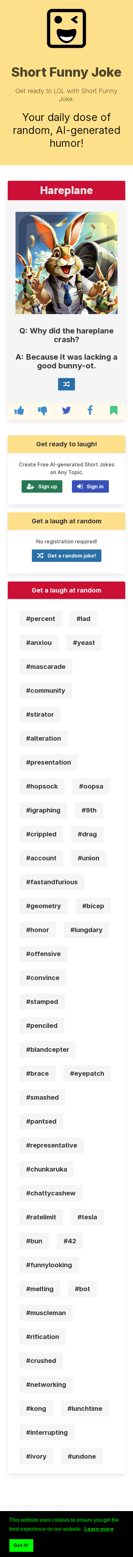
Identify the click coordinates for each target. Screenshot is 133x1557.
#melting (40, 1289)
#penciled (41, 1025)
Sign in (95, 486)
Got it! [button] (21, 1545)
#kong (36, 1408)
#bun (34, 1241)
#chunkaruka (46, 1169)
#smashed (42, 1097)
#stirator (40, 714)
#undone (82, 1456)
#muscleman (46, 1313)
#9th (89, 810)
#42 (70, 1241)
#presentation (48, 762)
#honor (37, 930)
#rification (42, 1337)
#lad (83, 619)
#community (45, 690)
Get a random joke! (71, 555)
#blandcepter (47, 1049)
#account (41, 858)
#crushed (41, 1361)
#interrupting (47, 1432)
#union (88, 858)
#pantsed (41, 1121)
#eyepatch (87, 1073)
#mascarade (46, 666)
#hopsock (42, 786)
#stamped (42, 1002)
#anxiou (39, 643)
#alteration (43, 738)
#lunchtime (84, 1408)
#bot (82, 1289)
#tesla (87, 1217)
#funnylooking (49, 1265)
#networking (46, 1384)
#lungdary (86, 930)
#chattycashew (51, 1193)
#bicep (93, 906)
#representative (51, 1145)
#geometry (43, 906)
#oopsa (91, 786)
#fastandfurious (52, 882)
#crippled (41, 834)
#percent (40, 619)
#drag (87, 834)
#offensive (43, 954)
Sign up (47, 486)
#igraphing (43, 810)
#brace (37, 1073)
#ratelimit (41, 1217)
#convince (42, 978)
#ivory (36, 1456)
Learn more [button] (99, 1529)
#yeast (84, 643)
